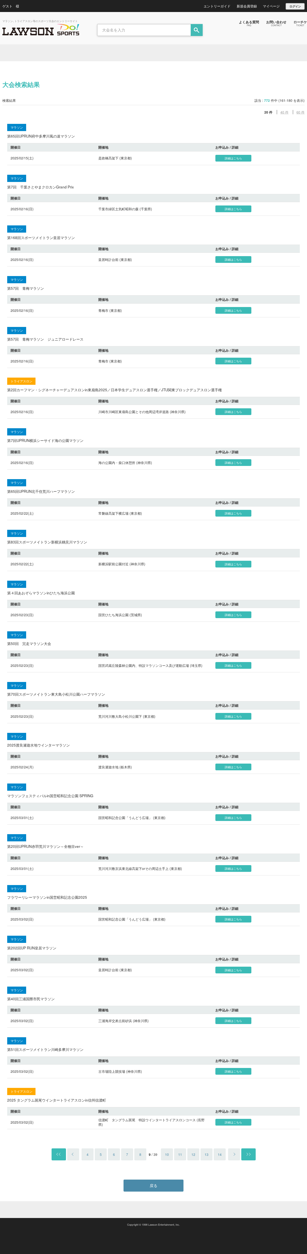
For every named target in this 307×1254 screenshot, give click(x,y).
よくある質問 (249, 23)
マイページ (271, 6)
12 (193, 1154)
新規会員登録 (247, 6)
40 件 (284, 112)
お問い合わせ (276, 23)
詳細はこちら (233, 158)
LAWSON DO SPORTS (40, 29)
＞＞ (248, 1154)
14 (220, 1154)
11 (180, 1154)
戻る (153, 1185)
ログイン (295, 6)
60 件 (300, 112)
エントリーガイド (217, 6)
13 (206, 1154)
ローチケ (300, 23)
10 (167, 1154)
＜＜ (59, 1154)
